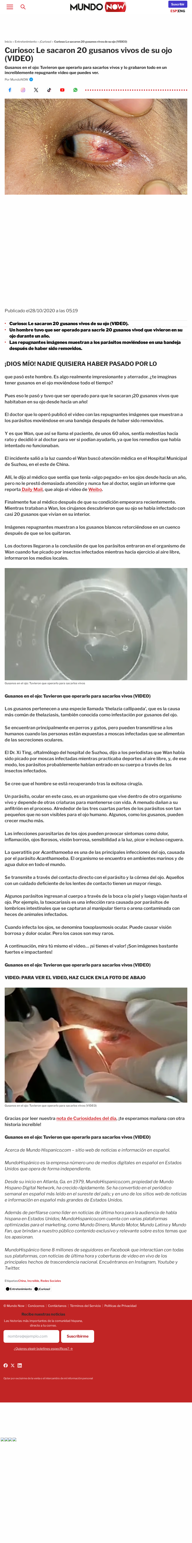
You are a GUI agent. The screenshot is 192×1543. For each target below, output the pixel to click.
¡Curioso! (45, 41)
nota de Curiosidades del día (86, 1118)
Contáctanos (57, 1306)
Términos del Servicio (85, 1306)
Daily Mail (32, 489)
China (22, 1281)
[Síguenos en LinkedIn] (20, 1365)
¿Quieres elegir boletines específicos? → (43, 1348)
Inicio (8, 41)
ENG (181, 11)
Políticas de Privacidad (120, 1306)
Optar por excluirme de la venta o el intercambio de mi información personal (48, 1378)
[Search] (23, 7)
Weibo (95, 489)
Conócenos (36, 1306)
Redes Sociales (51, 1281)
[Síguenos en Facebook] (6, 1365)
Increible (33, 1281)
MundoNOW (19, 79)
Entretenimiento (26, 41)
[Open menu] (10, 7)
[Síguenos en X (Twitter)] (13, 1365)
